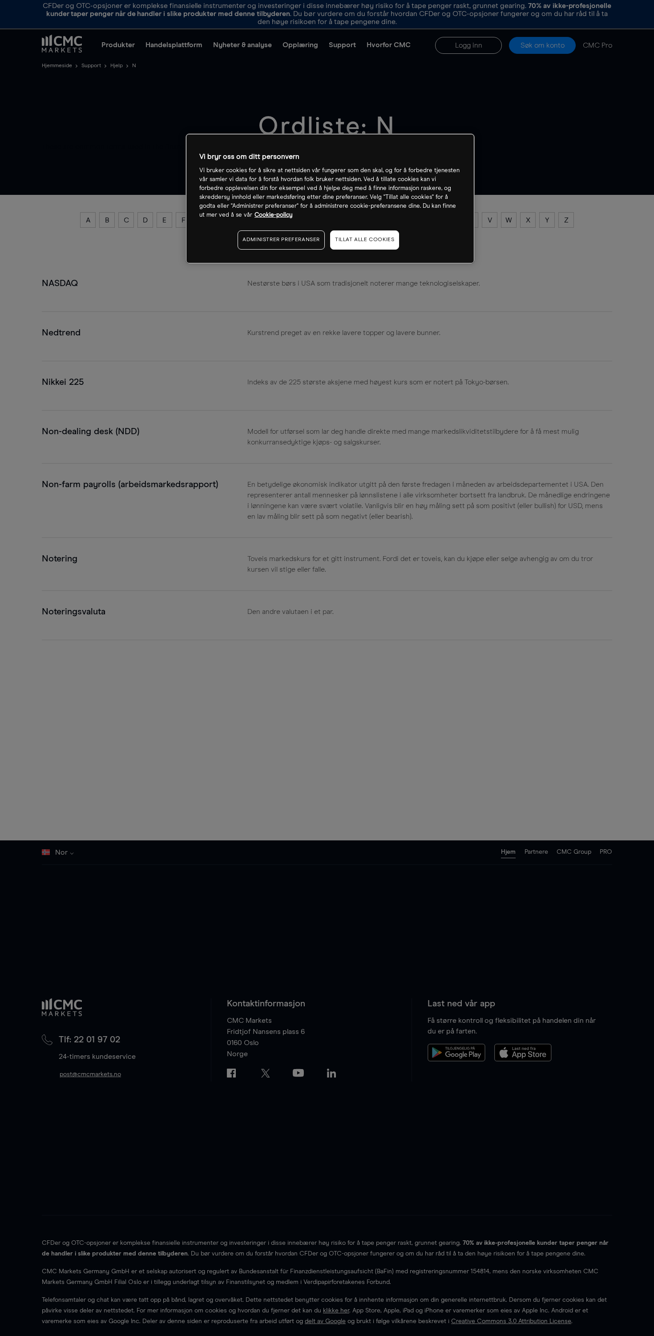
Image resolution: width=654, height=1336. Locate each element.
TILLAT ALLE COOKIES (364, 240)
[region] (330, 198)
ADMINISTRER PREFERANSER (281, 240)
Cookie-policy (273, 215)
